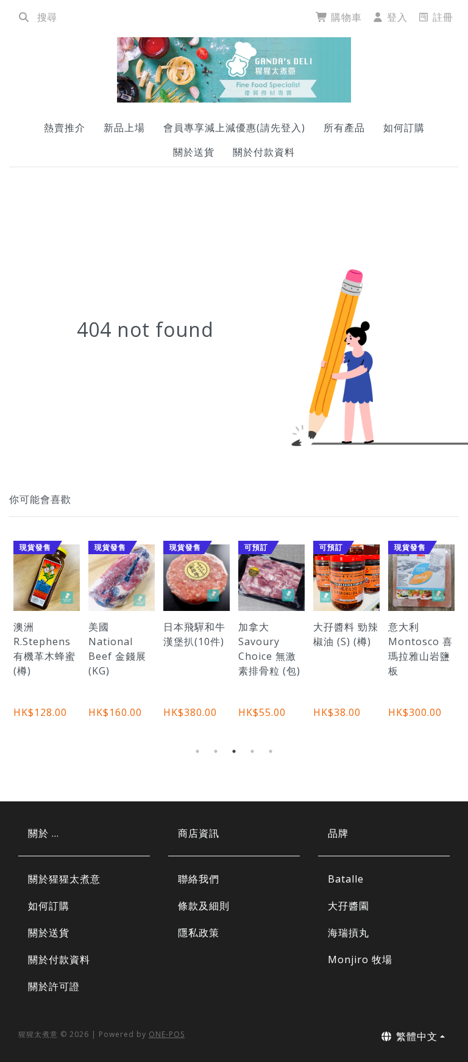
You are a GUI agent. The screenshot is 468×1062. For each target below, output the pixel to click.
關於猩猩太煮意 (64, 879)
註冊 (441, 17)
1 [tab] (197, 751)
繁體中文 (415, 1036)
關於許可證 (54, 986)
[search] (24, 17)
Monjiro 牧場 (360, 959)
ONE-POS (167, 1034)
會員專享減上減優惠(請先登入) (234, 127)
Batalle (346, 879)
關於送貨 (193, 152)
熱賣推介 (64, 127)
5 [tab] (270, 751)
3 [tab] (234, 751)
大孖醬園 (348, 905)
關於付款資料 (264, 152)
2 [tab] (216, 751)
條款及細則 (204, 905)
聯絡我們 (198, 879)
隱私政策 (198, 932)
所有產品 (344, 127)
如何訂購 (404, 127)
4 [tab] (252, 751)
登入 (396, 17)
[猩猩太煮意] (234, 70)
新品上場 (124, 127)
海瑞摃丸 (348, 932)
